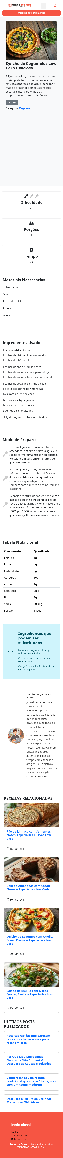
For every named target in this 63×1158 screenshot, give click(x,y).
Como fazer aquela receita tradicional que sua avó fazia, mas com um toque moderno (31, 1081)
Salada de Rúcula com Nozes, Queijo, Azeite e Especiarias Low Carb (30, 994)
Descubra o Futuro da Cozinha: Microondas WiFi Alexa (29, 1100)
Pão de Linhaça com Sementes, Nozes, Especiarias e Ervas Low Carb (29, 835)
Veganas (24, 108)
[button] (43, 6)
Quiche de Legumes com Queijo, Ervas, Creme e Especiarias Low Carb (30, 940)
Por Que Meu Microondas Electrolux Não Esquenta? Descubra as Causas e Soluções (29, 1060)
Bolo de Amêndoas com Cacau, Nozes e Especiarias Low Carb (29, 887)
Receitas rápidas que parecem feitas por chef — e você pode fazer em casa (28, 1039)
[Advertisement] (31, 149)
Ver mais (12, 102)
